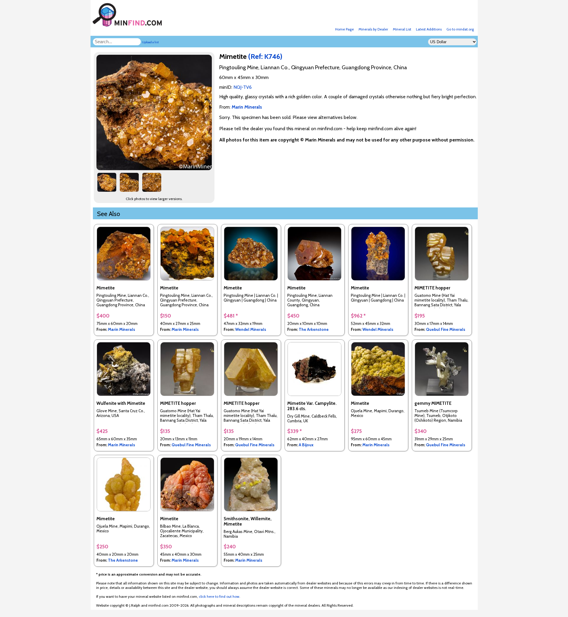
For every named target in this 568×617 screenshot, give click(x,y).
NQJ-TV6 (242, 87)
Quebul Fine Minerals (445, 329)
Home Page (344, 29)
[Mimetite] (155, 168)
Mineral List (402, 29)
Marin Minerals (121, 329)
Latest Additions (429, 29)
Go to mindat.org (460, 29)
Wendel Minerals (250, 329)
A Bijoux (306, 444)
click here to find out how (219, 596)
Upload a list (150, 42)
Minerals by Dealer (373, 29)
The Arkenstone (314, 329)
